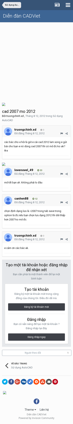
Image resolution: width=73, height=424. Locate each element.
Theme (29, 409)
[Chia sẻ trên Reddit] (36, 382)
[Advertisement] (36, 60)
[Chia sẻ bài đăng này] (66, 133)
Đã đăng (29, 133)
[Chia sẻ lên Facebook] (11, 382)
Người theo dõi (33, 352)
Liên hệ (44, 409)
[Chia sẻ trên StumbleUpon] (42, 382)
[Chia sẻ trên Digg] (24, 382)
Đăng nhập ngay (37, 337)
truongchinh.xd (15, 115)
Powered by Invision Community (36, 418)
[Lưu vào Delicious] (30, 382)
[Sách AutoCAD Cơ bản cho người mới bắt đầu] (3, 104)
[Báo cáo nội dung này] (61, 133)
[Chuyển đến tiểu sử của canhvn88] (8, 200)
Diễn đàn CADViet (21, 16)
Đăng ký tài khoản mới (36, 307)
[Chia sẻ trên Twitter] (5, 382)
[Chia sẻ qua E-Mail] (49, 382)
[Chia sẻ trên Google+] (17, 382)
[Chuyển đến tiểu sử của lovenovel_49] (8, 172)
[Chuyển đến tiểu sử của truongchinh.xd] (8, 131)
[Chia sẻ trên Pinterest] (55, 382)
